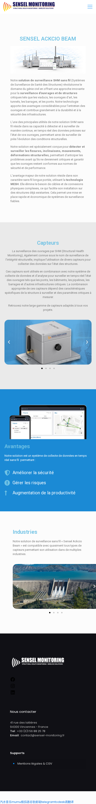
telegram (48, 802)
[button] (42, 368)
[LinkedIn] (12, 694)
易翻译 (69, 802)
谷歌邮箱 (35, 802)
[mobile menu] (90, 7)
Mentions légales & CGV (34, 763)
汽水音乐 (6, 802)
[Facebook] (12, 681)
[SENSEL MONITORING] (29, 6)
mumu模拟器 (21, 802)
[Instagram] (12, 687)
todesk (60, 802)
